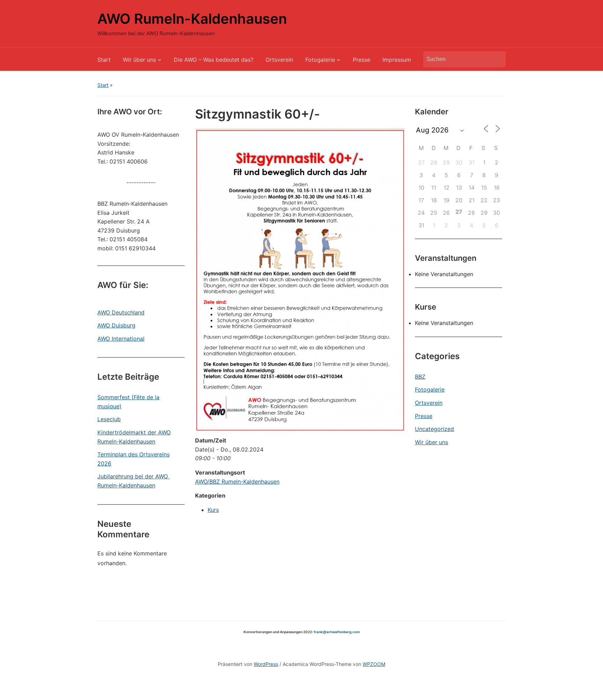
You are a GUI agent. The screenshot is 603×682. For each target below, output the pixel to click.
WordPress (266, 664)
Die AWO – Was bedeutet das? (213, 59)
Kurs (213, 509)
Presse (361, 59)
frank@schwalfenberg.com (337, 632)
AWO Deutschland (120, 312)
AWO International (120, 338)
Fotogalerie (320, 59)
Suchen (497, 59)
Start (104, 59)
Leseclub (109, 419)
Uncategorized (434, 428)
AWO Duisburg (116, 325)
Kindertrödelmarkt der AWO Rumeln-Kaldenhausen (134, 437)
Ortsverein (279, 59)
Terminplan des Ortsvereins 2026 (133, 459)
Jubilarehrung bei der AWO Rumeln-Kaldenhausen (133, 481)
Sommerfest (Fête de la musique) (128, 402)
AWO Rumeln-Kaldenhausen (192, 18)
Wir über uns (139, 59)
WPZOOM (374, 664)
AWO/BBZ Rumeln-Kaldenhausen (237, 481)
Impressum (396, 59)
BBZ (420, 376)
